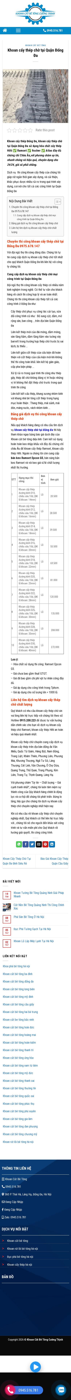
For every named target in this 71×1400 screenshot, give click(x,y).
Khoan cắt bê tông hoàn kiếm (19, 1042)
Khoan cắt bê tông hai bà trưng (20, 1012)
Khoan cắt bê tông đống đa (18, 981)
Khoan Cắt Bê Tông (35, 45)
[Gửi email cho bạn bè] (39, 844)
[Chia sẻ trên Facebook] (26, 844)
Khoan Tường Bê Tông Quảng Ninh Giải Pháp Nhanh (39, 894)
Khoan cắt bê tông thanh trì (18, 1050)
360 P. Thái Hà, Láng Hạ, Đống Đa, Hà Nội (27, 1194)
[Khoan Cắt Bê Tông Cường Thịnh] (35, 13)
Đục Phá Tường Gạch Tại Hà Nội (32, 929)
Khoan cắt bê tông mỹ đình (18, 996)
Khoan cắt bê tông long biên (19, 989)
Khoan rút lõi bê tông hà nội (18, 1142)
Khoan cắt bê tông (17, 1241)
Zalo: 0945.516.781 (15, 1217)
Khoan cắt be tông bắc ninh (18, 1019)
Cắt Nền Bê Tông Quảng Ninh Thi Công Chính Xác (39, 906)
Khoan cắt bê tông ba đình (17, 974)
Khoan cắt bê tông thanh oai (19, 1081)
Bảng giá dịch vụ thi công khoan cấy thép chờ (34, 223)
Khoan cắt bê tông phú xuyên (19, 1111)
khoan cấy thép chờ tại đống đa (33, 430)
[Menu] (18, 30)
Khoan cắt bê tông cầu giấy (18, 1004)
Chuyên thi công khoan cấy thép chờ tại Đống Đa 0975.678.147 (34, 209)
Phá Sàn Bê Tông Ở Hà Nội (29, 917)
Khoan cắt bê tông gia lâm (17, 1119)
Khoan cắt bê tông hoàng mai (19, 1035)
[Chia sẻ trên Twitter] (32, 844)
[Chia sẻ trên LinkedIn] (52, 844)
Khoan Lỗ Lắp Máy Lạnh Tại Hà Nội (34, 941)
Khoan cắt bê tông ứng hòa (18, 1058)
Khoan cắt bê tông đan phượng (20, 1126)
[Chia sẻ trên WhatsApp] (19, 844)
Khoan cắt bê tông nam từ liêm (21, 1065)
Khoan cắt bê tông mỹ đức (18, 1073)
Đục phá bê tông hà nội (19, 1257)
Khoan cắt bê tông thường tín (20, 1088)
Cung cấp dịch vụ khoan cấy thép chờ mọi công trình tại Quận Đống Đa (36, 217)
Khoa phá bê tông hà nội (16, 966)
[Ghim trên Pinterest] (45, 844)
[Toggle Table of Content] (56, 202)
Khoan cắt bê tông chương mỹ (20, 1134)
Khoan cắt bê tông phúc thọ (19, 1103)
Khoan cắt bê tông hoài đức (18, 1027)
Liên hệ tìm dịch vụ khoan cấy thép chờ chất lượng (34, 230)
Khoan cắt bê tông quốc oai (19, 1096)
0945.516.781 (13, 1186)
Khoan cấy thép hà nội (19, 1264)
